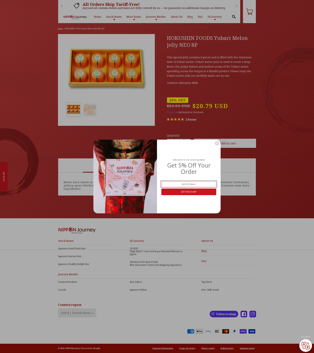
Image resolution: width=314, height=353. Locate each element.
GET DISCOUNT (189, 191)
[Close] (217, 143)
